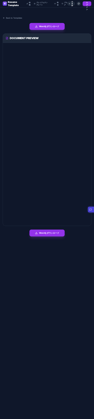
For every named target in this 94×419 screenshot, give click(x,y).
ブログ (65, 3)
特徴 (29, 3)
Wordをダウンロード (49, 26)
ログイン (87, 3)
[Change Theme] (79, 4)
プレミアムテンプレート (42, 3)
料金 (58, 3)
